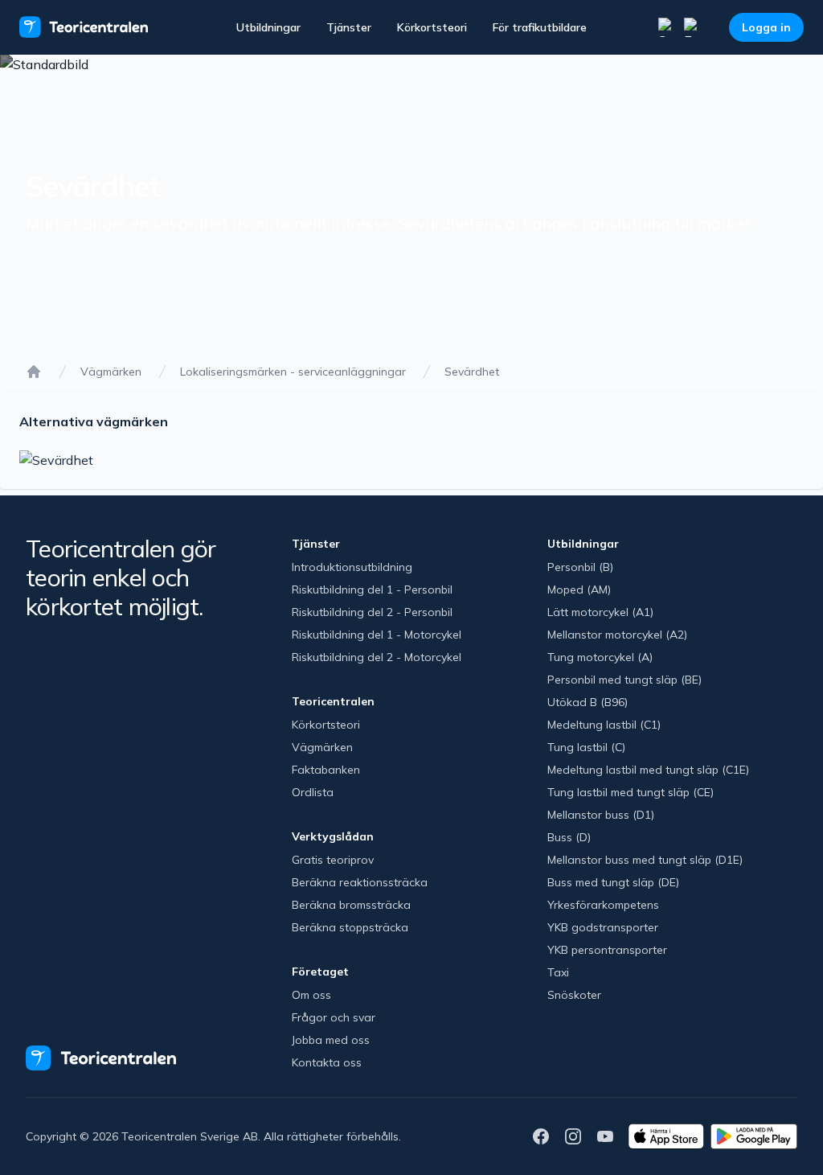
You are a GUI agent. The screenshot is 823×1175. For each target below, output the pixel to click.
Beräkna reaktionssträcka (360, 882)
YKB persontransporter (607, 950)
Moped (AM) (579, 589)
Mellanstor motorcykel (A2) (617, 634)
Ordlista (313, 792)
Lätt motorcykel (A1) (600, 612)
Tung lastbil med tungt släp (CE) (630, 792)
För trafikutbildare (540, 27)
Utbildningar (268, 27)
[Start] (34, 372)
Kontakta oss (327, 1062)
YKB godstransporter (602, 927)
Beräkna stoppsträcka (350, 927)
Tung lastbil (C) (586, 747)
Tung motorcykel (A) (600, 657)
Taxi (558, 972)
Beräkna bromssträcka (351, 905)
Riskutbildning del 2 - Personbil (372, 612)
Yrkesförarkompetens (603, 905)
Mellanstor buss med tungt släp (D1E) (645, 859)
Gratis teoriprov (333, 859)
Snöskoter (574, 995)
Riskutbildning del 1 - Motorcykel (376, 634)
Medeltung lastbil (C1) (604, 724)
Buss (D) (569, 837)
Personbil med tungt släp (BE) (624, 679)
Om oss (311, 995)
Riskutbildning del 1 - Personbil (372, 589)
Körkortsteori (432, 27)
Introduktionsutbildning (352, 567)
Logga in (766, 27)
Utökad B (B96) (587, 702)
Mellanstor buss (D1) (600, 814)
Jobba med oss (331, 1040)
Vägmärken (110, 371)
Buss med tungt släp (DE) (613, 882)
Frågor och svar (333, 1017)
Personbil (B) (580, 567)
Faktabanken (326, 769)
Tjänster (348, 27)
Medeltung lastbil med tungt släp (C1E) (648, 769)
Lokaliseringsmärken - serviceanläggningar (293, 371)
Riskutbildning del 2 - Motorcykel (376, 657)
